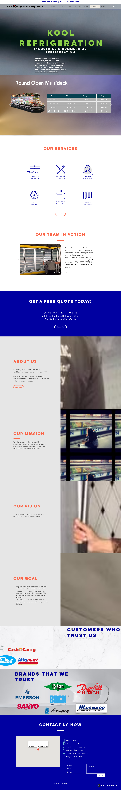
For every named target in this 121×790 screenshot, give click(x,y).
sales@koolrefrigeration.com (76, 747)
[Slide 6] (66, 272)
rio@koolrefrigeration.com (75, 750)
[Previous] (10, 105)
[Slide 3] (59, 272)
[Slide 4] (61, 272)
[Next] (111, 105)
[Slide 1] (54, 272)
